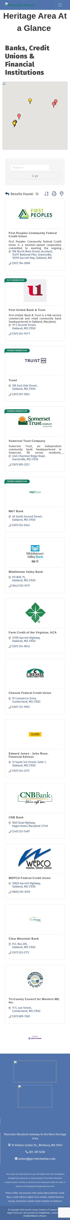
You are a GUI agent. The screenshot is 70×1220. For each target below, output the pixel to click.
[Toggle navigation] (60, 5)
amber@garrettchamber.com (36, 1158)
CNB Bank (16, 817)
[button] (54, 105)
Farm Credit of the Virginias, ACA (33, 632)
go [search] (36, 175)
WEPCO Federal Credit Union (30, 878)
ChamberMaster (30, 1216)
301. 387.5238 (36, 1152)
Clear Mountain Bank (24, 938)
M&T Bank (16, 511)
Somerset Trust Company (27, 440)
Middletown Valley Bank (26, 571)
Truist (13, 380)
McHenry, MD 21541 (36, 1145)
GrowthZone (44, 1213)
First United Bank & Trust (27, 310)
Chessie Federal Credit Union (30, 693)
